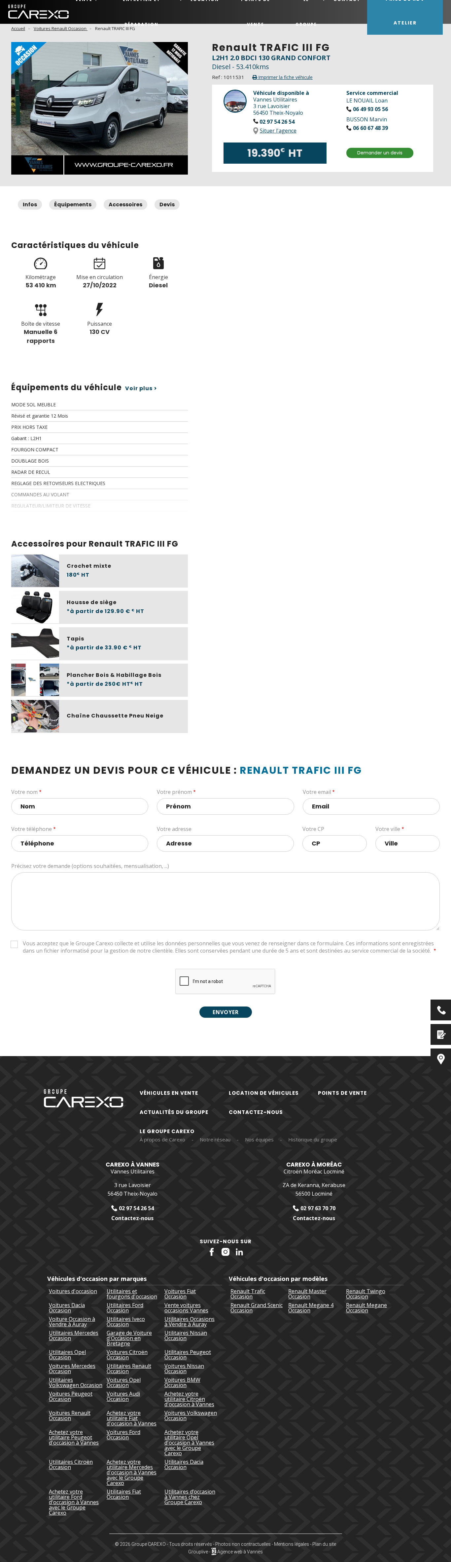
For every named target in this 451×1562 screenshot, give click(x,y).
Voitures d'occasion (73, 1292)
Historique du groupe (312, 1139)
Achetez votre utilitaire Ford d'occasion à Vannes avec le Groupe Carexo (74, 1502)
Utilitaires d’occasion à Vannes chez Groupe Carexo (189, 1497)
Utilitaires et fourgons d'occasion (132, 1294)
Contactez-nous (256, 1112)
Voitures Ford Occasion (123, 1435)
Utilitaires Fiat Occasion (124, 1494)
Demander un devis (379, 152)
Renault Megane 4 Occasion (310, 1307)
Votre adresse (174, 829)
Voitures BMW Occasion (182, 1382)
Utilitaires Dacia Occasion (183, 1465)
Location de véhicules (264, 1092)
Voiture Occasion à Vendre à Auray (72, 1321)
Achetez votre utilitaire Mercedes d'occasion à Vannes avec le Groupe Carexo (131, 1472)
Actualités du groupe (174, 1112)
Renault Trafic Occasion (247, 1294)
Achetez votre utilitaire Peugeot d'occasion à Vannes (74, 1437)
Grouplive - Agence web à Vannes (225, 1551)
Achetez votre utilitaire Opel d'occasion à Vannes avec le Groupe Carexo (189, 1442)
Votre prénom (174, 792)
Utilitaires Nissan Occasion (185, 1336)
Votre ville (387, 829)
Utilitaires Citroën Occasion (71, 1465)
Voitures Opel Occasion (124, 1382)
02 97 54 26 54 (276, 121)
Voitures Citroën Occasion (127, 1354)
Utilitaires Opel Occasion (67, 1354)
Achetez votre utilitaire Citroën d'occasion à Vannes (189, 1399)
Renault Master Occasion (307, 1294)
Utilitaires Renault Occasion (129, 1368)
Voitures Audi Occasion (123, 1397)
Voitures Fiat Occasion (180, 1294)
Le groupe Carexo (167, 1131)
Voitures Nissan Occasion (184, 1368)
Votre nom (24, 792)
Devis (167, 204)
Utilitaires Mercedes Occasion (73, 1336)
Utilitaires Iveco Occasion (126, 1321)
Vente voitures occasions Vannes (186, 1307)
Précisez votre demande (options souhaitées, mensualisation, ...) (90, 866)
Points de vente (342, 1092)
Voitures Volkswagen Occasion (190, 1416)
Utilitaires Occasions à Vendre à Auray (189, 1321)
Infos (30, 204)
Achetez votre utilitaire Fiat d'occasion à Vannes (131, 1418)
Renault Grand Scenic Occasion (256, 1307)
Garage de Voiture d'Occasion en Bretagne (129, 1338)
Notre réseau (215, 1139)
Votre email (317, 792)
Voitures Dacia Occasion (67, 1307)
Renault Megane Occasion (366, 1307)
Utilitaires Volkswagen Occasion (75, 1382)
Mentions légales (291, 1544)
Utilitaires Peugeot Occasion (187, 1354)
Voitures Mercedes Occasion (72, 1368)
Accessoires (125, 204)
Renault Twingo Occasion (365, 1294)
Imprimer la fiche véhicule (285, 77)
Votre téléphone (31, 829)
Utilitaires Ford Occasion (125, 1307)
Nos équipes (259, 1139)
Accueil (18, 28)
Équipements (72, 204)
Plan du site (324, 1544)
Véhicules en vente (169, 1092)
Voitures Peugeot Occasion (70, 1397)
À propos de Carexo (162, 1139)
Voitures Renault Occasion (60, 28)
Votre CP (313, 829)
